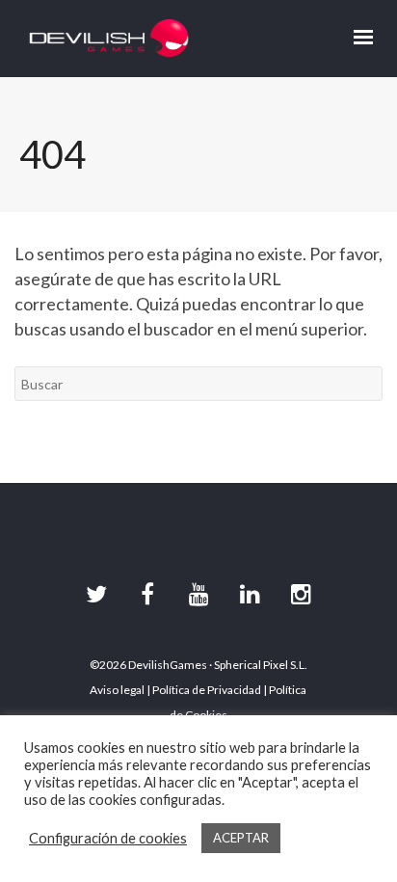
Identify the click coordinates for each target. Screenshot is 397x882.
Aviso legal (117, 689)
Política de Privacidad (206, 689)
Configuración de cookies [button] (108, 838)
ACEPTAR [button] (241, 837)
